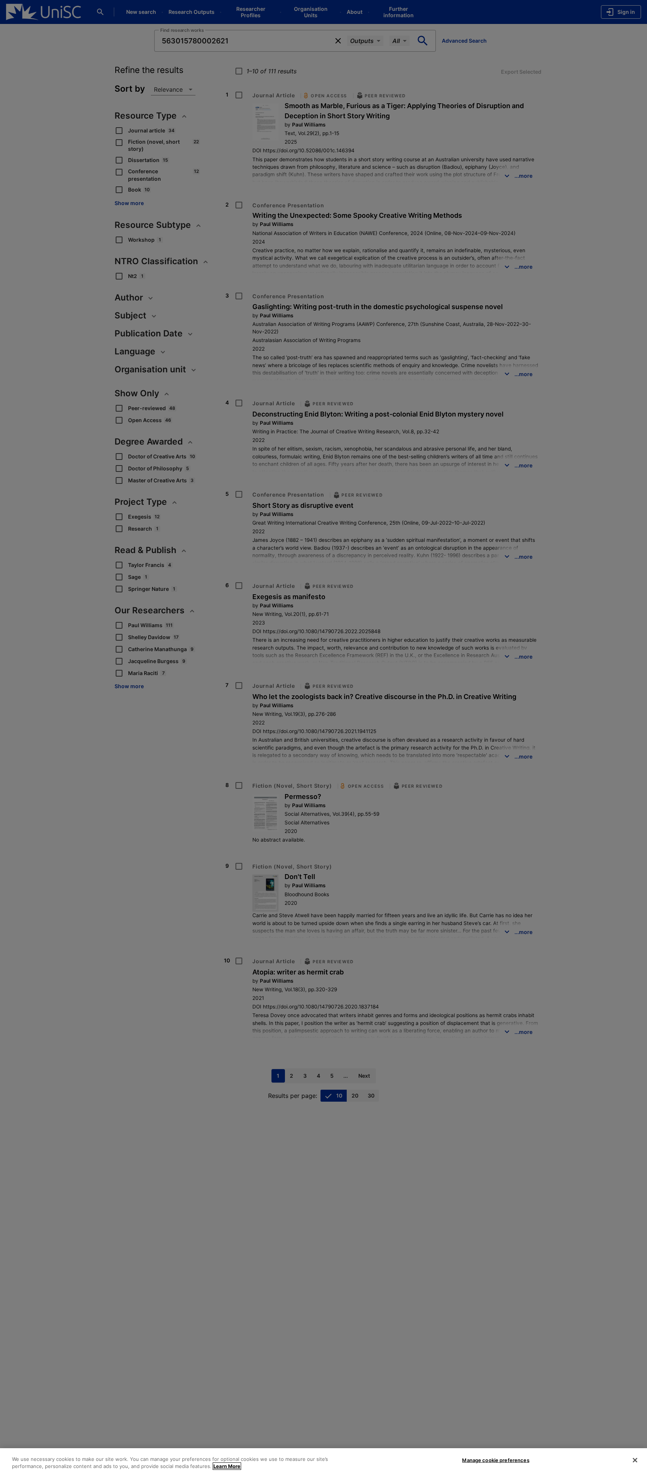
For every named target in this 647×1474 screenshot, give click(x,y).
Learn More (226, 1466)
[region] (323, 1461)
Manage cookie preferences (495, 1460)
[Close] (635, 1460)
